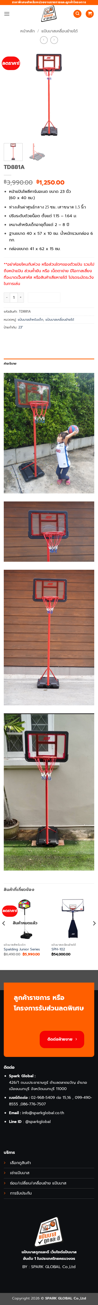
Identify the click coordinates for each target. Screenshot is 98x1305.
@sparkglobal (38, 1121)
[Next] (94, 933)
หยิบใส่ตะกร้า (44, 297)
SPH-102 (58, 949)
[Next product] (44, 40)
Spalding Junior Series (22, 949)
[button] (7, 14)
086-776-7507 (33, 1104)
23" (20, 327)
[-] (49, 14)
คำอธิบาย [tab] (10, 363)
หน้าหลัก (27, 31)
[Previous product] (54, 40)
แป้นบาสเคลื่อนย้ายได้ (59, 31)
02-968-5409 (43, 1097)
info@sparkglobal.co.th (43, 1113)
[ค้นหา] (77, 14)
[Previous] (4, 933)
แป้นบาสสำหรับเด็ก (30, 319)
